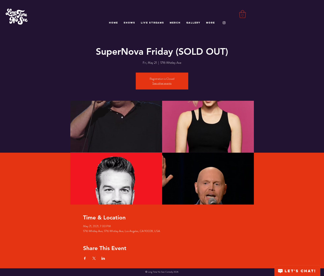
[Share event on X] (94, 258)
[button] (242, 14)
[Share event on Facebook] (85, 258)
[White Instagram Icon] (224, 23)
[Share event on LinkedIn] (103, 258)
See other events (162, 83)
